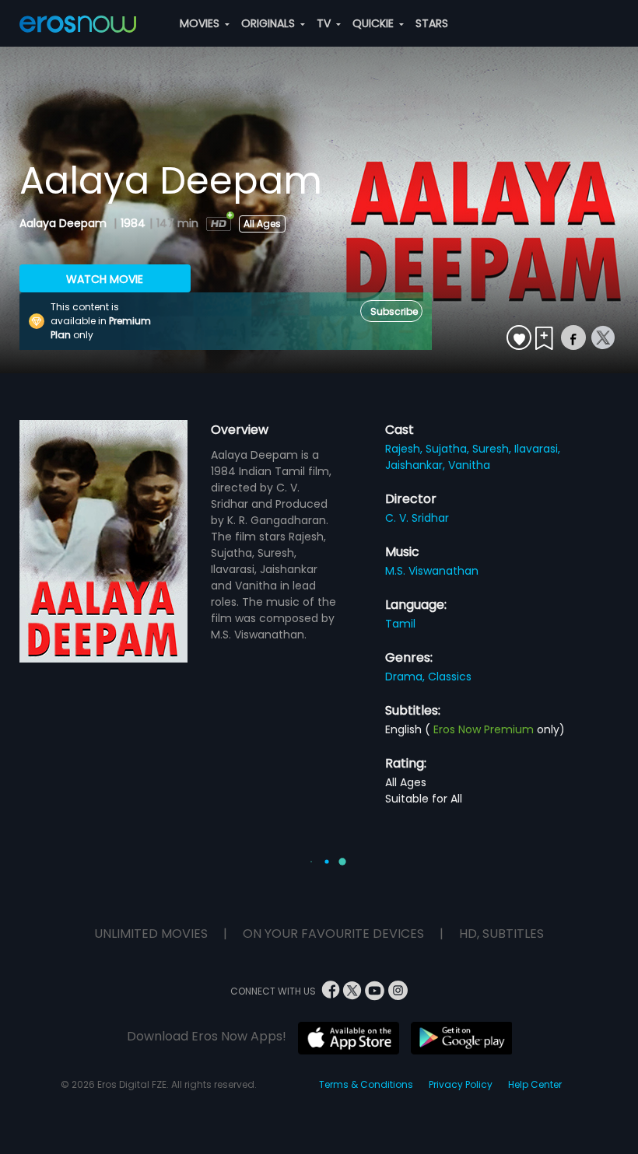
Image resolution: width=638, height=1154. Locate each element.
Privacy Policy (461, 1084)
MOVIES (201, 23)
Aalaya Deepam (64, 223)
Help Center (535, 1084)
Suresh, (493, 448)
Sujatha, (449, 448)
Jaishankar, (416, 465)
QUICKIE (374, 23)
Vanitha (469, 465)
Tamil (400, 623)
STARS (431, 23)
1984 (133, 223)
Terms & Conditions (366, 1084)
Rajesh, (405, 448)
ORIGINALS (269, 23)
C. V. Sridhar (417, 518)
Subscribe (394, 311)
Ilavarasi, (537, 448)
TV (325, 23)
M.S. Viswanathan (431, 571)
